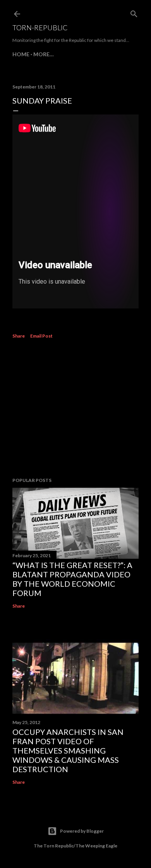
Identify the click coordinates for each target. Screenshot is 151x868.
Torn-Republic (40, 27)
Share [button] (18, 336)
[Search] (134, 12)
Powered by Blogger (82, 831)
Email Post (41, 336)
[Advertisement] (75, 409)
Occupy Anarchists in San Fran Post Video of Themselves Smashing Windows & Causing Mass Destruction (68, 750)
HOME (20, 54)
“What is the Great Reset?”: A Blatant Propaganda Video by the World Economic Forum (72, 579)
